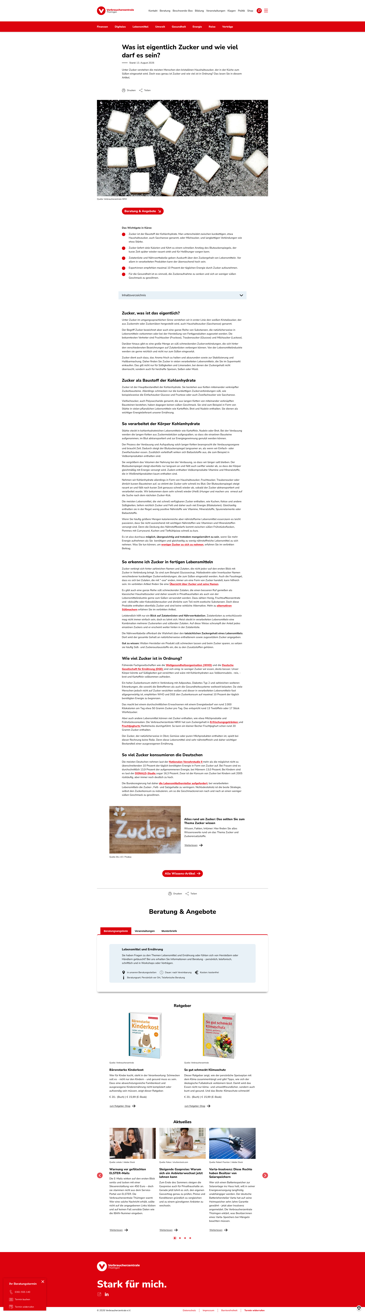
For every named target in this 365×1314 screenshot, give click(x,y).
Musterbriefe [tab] (169, 931)
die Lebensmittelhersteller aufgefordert (183, 783)
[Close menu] (42, 1281)
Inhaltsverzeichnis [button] (134, 295)
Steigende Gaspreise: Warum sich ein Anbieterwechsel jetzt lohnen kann (181, 1173)
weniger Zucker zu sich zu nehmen (182, 544)
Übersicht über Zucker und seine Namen (194, 584)
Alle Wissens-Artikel (180, 874)
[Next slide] (265, 1175)
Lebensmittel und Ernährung (142, 949)
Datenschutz (189, 1310)
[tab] (175, 1238)
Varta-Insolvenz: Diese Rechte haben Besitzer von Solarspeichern (230, 1173)
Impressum (208, 1310)
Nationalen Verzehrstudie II (185, 761)
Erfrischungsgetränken (224, 722)
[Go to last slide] (100, 1175)
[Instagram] (99, 1294)
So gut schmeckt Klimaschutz (205, 1070)
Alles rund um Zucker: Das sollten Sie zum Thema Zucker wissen (214, 821)
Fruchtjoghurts (131, 726)
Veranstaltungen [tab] (145, 931)
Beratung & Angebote (140, 211)
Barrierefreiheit (229, 1310)
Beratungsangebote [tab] (116, 931)
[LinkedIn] (106, 1294)
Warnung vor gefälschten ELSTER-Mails (127, 1171)
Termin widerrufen (254, 1310)
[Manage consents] (358, 1307)
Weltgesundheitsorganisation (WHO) (189, 665)
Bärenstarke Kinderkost (126, 1070)
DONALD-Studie (145, 773)
